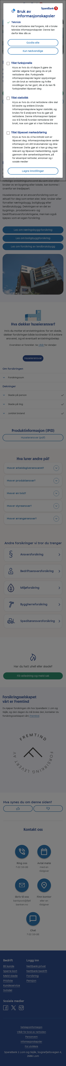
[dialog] (33, 90)
